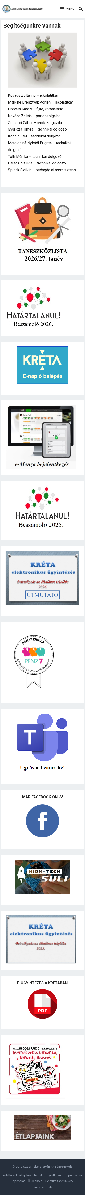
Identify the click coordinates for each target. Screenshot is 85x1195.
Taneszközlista (42, 1187)
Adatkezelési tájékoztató (20, 1175)
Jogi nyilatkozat (51, 1175)
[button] (67, 9)
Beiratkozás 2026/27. (59, 1181)
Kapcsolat (18, 1181)
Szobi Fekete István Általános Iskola (47, 1166)
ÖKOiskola (35, 1181)
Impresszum (73, 1175)
